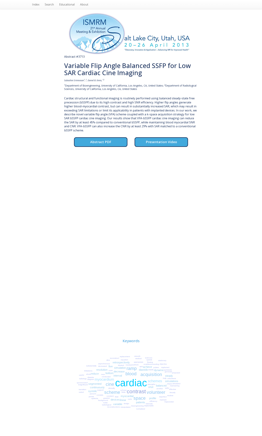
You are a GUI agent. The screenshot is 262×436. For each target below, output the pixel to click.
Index (35, 4)
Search (49, 4)
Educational (67, 4)
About (84, 4)
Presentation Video (161, 142)
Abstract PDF (100, 142)
